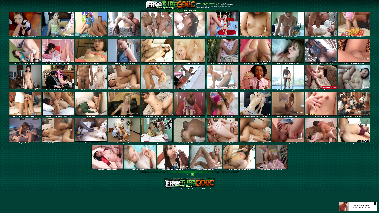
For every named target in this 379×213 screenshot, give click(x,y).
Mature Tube (199, 4)
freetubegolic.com (172, 189)
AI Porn (217, 4)
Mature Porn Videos (209, 4)
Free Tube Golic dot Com (209, 3)
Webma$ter (208, 189)
